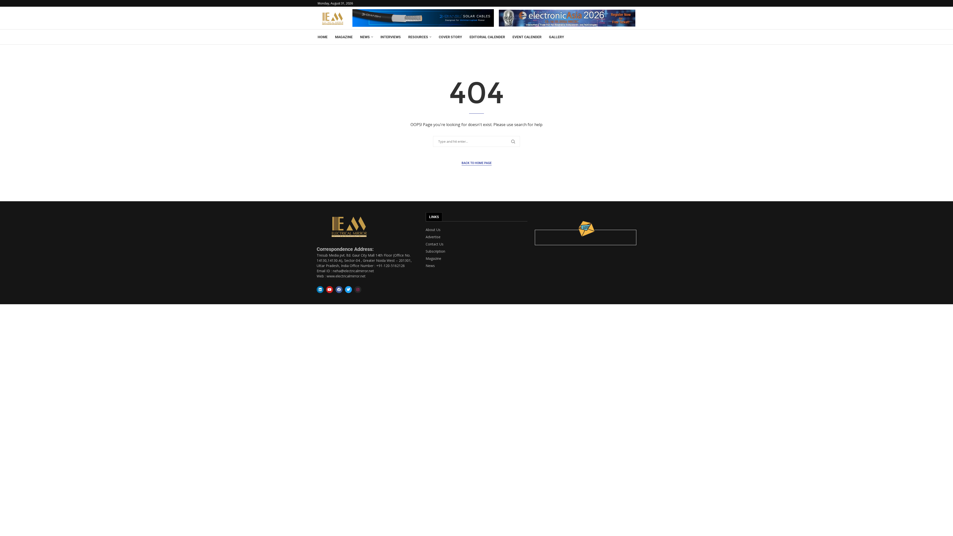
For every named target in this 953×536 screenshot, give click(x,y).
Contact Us (434, 244)
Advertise (433, 237)
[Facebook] (339, 289)
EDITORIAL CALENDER (487, 37)
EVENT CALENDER (527, 37)
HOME (323, 37)
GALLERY (556, 37)
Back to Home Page (477, 163)
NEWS (365, 37)
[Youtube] (329, 289)
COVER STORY (450, 37)
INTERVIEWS (390, 37)
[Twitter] (348, 289)
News (430, 266)
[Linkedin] (320, 289)
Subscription (435, 251)
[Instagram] (357, 289)
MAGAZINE (344, 37)
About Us (433, 230)
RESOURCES (418, 37)
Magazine (433, 258)
